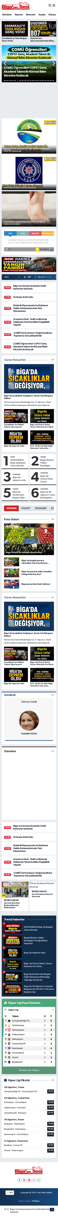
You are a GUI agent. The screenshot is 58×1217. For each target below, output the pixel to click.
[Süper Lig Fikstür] (52, 1080)
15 (41, 80)
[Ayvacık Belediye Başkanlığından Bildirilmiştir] (15, 889)
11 (30, 80)
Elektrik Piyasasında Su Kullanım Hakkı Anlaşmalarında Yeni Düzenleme (30, 308)
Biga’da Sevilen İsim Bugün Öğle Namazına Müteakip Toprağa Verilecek (19, 495)
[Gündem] (52, 751)
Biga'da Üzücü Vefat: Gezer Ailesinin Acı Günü (46, 479)
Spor (12, 457)
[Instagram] (34, 1180)
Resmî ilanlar (11, 900)
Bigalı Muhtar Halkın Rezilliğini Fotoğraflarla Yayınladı (47, 463)
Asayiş (41, 14)
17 (46, 80)
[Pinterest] (29, 1180)
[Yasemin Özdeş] (29, 720)
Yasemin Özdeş (29, 734)
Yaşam (43, 457)
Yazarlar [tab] (10, 695)
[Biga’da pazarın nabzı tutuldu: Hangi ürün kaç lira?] (11, 573)
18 (48, 80)
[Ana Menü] (54, 5)
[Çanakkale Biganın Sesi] (16, 6)
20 (53, 80)
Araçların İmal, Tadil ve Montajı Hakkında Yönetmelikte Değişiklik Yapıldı (31, 322)
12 (33, 80)
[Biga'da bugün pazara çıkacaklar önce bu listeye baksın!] (11, 562)
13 (35, 80)
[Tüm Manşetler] (52, 360)
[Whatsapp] (39, 1180)
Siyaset (19, 14)
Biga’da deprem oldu (19, 478)
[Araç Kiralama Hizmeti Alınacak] (43, 885)
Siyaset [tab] (25, 508)
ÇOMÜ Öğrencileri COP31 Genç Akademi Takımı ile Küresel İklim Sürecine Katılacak (30, 347)
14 (38, 80)
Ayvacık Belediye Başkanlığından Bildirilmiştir (12, 905)
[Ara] (50, 5)
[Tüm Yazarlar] (52, 695)
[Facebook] (19, 1180)
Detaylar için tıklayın (29, 1070)
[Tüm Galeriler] (52, 519)
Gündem (6, 14)
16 (43, 80)
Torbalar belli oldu (23, 297)
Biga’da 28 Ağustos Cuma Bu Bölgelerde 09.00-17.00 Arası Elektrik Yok (47, 495)
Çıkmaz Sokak (29, 701)
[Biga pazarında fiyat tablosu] (11, 584)
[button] (5, 63)
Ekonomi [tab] (40, 508)
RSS (11, 1193)
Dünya (52, 14)
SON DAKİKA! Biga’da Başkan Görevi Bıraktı (18, 463)
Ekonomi (30, 14)
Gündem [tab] (11, 508)
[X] (24, 1180)
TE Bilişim (36, 1201)
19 (51, 80)
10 (28, 80)
